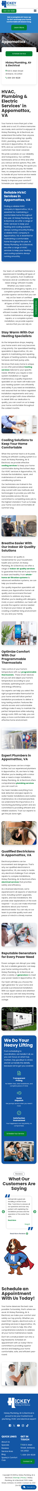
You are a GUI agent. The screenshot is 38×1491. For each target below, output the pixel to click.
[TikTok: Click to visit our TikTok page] (27, 1426)
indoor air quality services (22, 568)
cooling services (9, 465)
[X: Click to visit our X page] (14, 1426)
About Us (6, 1442)
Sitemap (16, 1478)
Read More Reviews (17, 1233)
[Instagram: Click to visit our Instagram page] (23, 1426)
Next (34, 1211)
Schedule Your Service (15, 1133)
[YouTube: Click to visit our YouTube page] (18, 1426)
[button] (9, 11)
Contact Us (27, 1461)
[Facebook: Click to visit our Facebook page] (10, 1426)
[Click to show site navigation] (35, 10)
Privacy (23, 1478)
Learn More (19, 27)
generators (23, 975)
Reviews (5, 1448)
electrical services (10, 882)
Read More (12, 1220)
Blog (3, 1454)
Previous (3, 1211)
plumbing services (25, 783)
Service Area (7, 1451)
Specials (5, 1445)
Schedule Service (19, 53)
